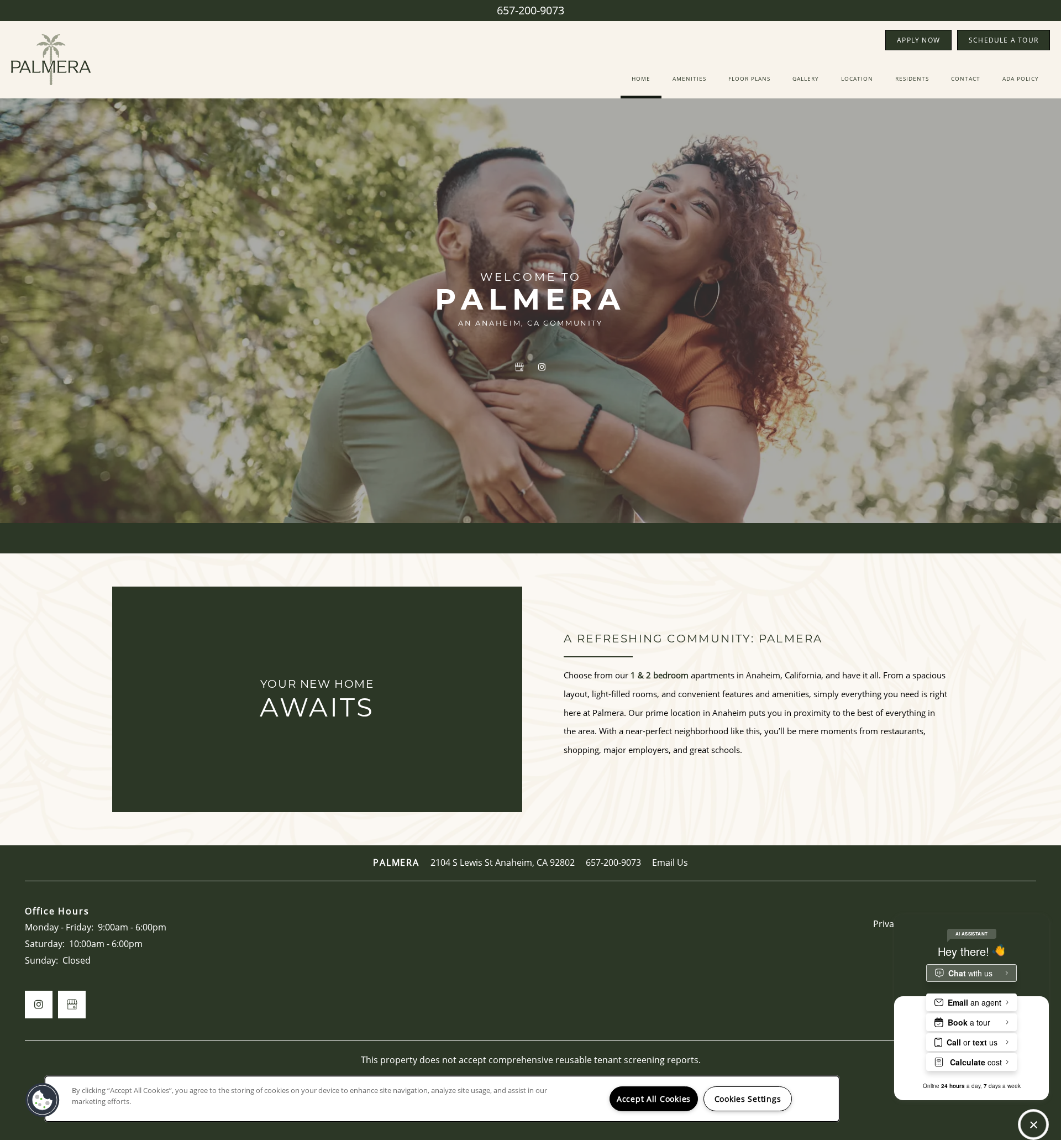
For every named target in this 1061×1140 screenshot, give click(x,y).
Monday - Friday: (59, 927)
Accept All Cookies (654, 1099)
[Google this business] (519, 367)
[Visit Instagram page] (541, 367)
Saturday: (45, 944)
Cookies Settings (748, 1099)
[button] (918, 40)
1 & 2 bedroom (660, 675)
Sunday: (41, 960)
